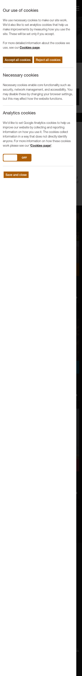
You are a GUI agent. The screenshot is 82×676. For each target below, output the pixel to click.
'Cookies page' (40, 145)
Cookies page (30, 47)
